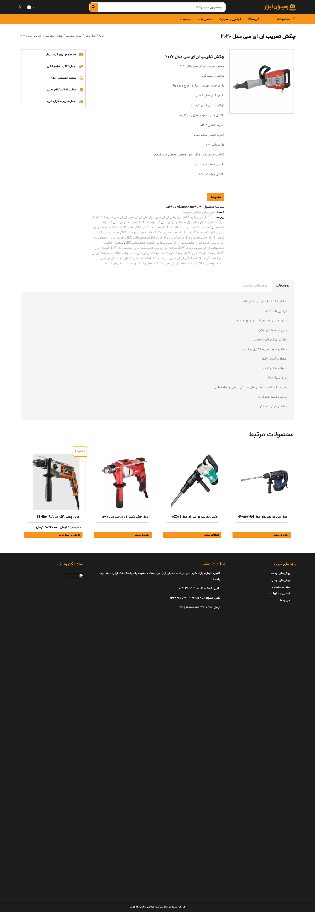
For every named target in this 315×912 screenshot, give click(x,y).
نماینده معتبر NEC (150, 263)
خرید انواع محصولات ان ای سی (188, 242)
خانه (101, 36)
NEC (208, 217)
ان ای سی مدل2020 (113, 217)
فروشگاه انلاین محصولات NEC (132, 248)
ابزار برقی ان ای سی (169, 217)
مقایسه (216, 197)
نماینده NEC (160, 258)
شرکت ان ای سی (165, 248)
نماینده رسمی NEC (211, 263)
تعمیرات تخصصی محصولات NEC (188, 227)
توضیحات (283, 285)
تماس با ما (205, 19)
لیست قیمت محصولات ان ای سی (160, 253)
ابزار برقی (90, 36)
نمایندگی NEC (208, 258)
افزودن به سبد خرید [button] (69, 535)
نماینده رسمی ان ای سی (181, 263)
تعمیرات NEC (150, 222)
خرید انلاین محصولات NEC (144, 237)
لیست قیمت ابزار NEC (200, 253)
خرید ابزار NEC (174, 237)
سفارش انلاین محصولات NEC (145, 242)
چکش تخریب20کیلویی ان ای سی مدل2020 (188, 232)
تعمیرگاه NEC (124, 227)
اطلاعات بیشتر (280, 535)
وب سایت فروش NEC (120, 263)
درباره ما (185, 19)
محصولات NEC (125, 253)
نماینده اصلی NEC (138, 258)
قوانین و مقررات (230, 19)
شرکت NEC (187, 248)
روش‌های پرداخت (279, 574)
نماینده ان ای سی (112, 258)
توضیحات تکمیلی (255, 285)
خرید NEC (193, 237)
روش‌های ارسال (281, 580)
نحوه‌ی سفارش (281, 587)
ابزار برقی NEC (194, 217)
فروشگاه (253, 19)
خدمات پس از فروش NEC (139, 232)
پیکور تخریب (74, 36)
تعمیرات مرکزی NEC (150, 227)
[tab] (283, 286)
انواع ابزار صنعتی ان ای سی (181, 222)
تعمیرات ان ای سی (127, 222)
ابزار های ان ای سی (141, 217)
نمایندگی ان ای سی (184, 258)
